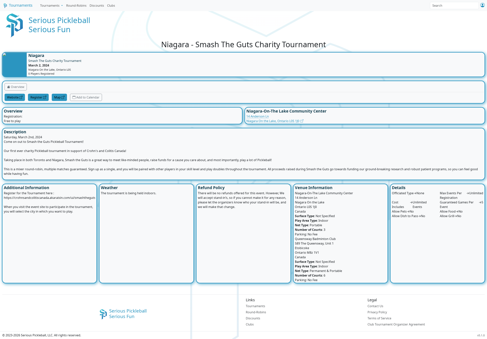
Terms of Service (379, 318)
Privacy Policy (377, 312)
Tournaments (21, 5)
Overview (17, 87)
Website (13, 97)
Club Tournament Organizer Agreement (396, 324)
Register (36, 97)
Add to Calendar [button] (87, 97)
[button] (482, 5)
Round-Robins (76, 5)
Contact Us (375, 306)
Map (57, 97)
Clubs (111, 5)
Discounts (97, 5)
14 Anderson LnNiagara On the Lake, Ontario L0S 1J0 (272, 118)
